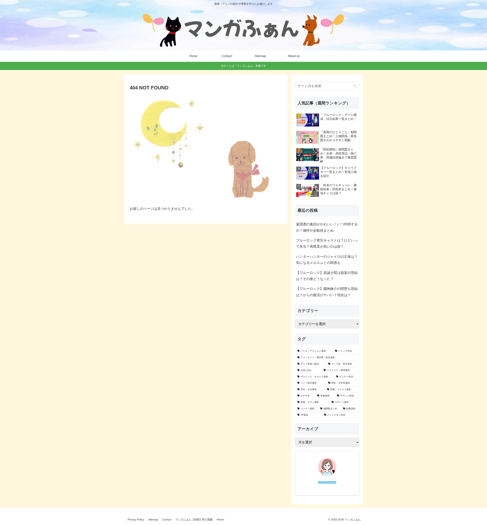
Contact (166, 519)
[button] (355, 86)
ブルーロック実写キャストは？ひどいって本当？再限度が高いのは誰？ (327, 243)
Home (220, 519)
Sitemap (153, 519)
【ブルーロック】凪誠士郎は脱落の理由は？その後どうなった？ (327, 276)
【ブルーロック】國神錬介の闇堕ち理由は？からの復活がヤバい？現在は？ (327, 292)
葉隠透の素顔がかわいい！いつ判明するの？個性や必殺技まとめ (327, 227)
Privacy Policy (136, 519)
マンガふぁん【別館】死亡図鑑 (194, 519)
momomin (327, 482)
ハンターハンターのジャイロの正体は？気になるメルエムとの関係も (327, 260)
